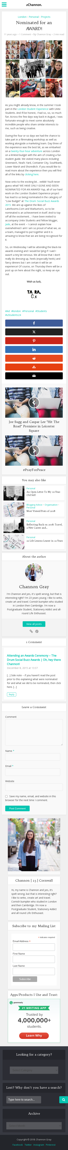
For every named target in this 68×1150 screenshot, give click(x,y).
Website (9, 781)
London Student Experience (32, 109)
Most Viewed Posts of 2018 (41, 511)
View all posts (34, 624)
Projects (45, 16)
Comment (11, 716)
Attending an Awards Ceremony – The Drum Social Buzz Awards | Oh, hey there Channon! (34, 660)
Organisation (51, 504)
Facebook (18, 1144)
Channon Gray (44, 34)
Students (42, 311)
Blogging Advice (34, 504)
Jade (7, 224)
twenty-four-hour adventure (26, 151)
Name (9, 751)
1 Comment (25, 34)
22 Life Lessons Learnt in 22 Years (45, 540)
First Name (19, 953)
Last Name (19, 965)
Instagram (38, 1144)
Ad (8, 311)
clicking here (31, 174)
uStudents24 (14, 315)
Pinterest (50, 1144)
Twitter (28, 1144)
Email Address (22, 941)
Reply (11, 694)
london (17, 311)
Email (9, 766)
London (22, 16)
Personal (34, 16)
